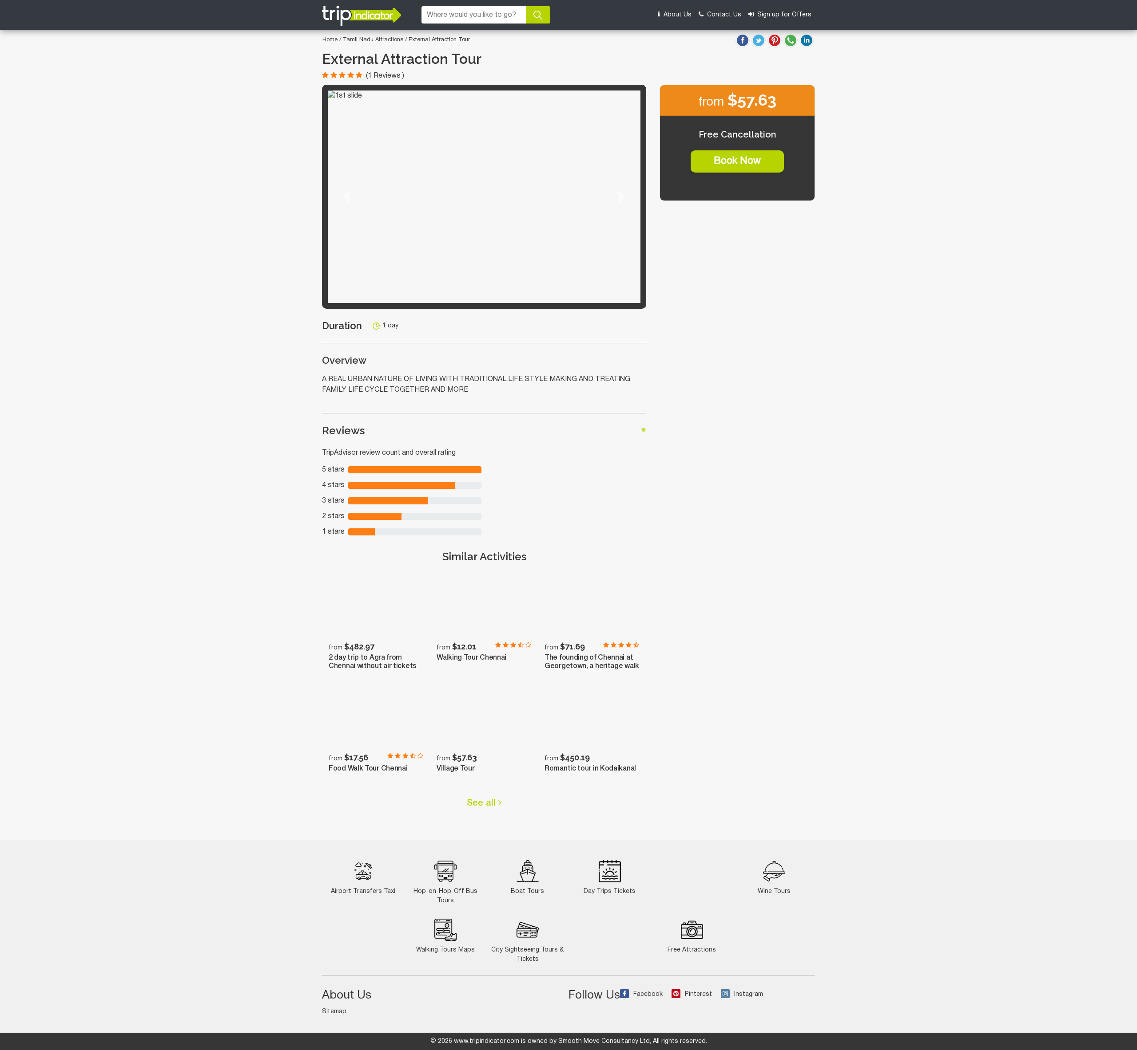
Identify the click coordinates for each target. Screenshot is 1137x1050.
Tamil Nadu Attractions (374, 40)
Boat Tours (527, 891)
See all (482, 803)
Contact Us (723, 15)
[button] (346, 197)
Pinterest (698, 994)
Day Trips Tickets (610, 891)
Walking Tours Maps (445, 950)
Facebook (648, 994)
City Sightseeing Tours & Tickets (527, 954)
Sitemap (334, 1012)
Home (330, 40)
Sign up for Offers (783, 15)
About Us (677, 15)
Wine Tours (774, 891)
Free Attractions (692, 950)
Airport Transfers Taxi (363, 891)
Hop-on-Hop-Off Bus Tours (445, 896)
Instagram (748, 994)
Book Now (737, 161)
